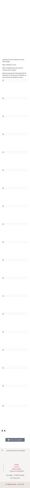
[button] (2, 431)
